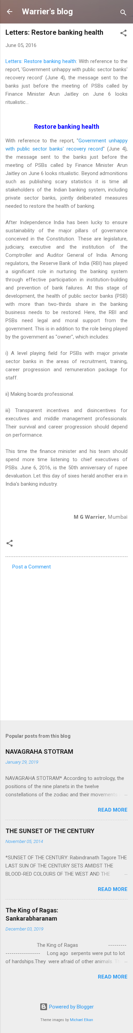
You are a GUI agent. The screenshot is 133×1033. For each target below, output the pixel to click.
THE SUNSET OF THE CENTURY (49, 830)
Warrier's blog (47, 11)
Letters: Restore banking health (40, 61)
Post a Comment (31, 567)
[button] (123, 34)
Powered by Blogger (71, 1007)
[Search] (123, 13)
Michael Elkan (81, 1020)
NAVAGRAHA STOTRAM (39, 751)
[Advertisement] (66, 643)
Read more (113, 810)
